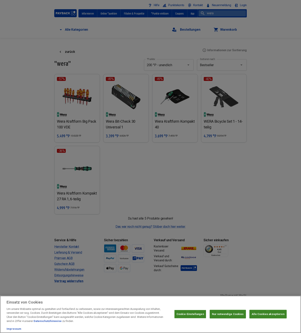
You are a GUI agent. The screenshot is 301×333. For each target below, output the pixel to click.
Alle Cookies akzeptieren (268, 314)
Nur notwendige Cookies (228, 314)
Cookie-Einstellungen (190, 314)
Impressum (14, 328)
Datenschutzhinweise (48, 320)
